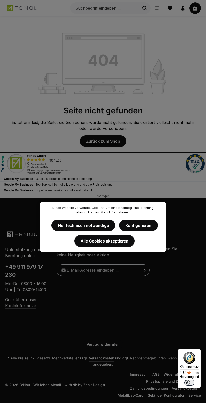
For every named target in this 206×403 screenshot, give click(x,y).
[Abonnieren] (145, 270)
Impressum (139, 374)
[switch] (189, 383)
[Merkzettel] (170, 8)
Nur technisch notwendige (83, 225)
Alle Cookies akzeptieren (104, 241)
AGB (156, 374)
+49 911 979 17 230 (24, 270)
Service (194, 395)
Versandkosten (101, 358)
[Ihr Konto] (182, 8)
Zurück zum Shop (103, 141)
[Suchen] (145, 8)
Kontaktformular (20, 305)
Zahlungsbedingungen (149, 388)
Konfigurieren (138, 225)
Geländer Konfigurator (166, 395)
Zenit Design (94, 385)
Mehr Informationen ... (117, 212)
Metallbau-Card (131, 395)
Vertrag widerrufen (103, 344)
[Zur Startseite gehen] (22, 8)
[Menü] (157, 8)
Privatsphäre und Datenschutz (171, 381)
